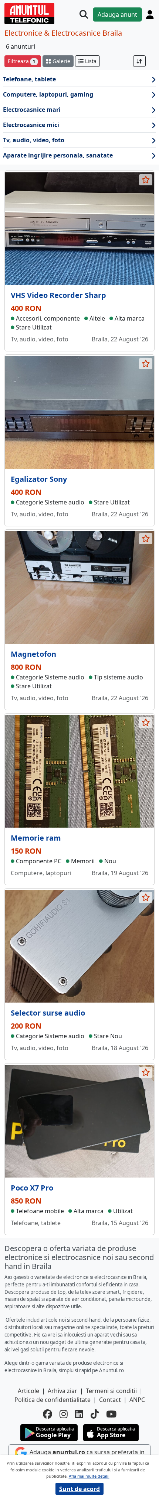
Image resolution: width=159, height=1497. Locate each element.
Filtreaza (21, 61)
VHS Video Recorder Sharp (58, 295)
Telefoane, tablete (29, 79)
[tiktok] (95, 1414)
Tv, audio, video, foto (33, 140)
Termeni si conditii (111, 1391)
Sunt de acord (79, 1489)
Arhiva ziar (62, 1391)
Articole (28, 1391)
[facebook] (47, 1414)
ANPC (137, 1400)
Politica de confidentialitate (52, 1400)
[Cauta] (84, 14)
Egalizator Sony (39, 479)
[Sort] (139, 61)
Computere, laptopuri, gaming (48, 94)
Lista (90, 61)
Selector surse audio (48, 1013)
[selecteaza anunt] (145, 179)
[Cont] (150, 14)
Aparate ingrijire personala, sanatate (58, 155)
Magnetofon (33, 654)
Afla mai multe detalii (89, 1476)
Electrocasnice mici (31, 125)
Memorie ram (36, 838)
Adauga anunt (117, 14)
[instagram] (64, 1414)
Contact (110, 1400)
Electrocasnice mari (32, 109)
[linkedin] (79, 1414)
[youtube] (111, 1414)
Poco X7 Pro (32, 1188)
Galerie (60, 61)
